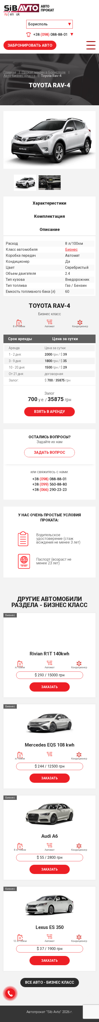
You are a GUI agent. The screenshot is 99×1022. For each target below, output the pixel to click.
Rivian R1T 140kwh (49, 653)
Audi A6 (49, 836)
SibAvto (28, 7)
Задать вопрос (49, 452)
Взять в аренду (49, 411)
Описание (50, 229)
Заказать (49, 687)
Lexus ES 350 (50, 927)
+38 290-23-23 (49, 489)
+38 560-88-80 (49, 484)
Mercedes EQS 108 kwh (49, 745)
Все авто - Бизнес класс (49, 982)
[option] (49, 140)
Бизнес (71, 249)
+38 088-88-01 (49, 479)
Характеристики (49, 203)
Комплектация (49, 216)
